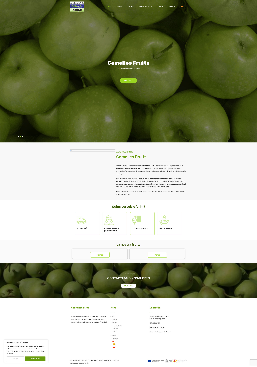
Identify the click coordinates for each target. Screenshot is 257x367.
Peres (115, 331)
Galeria (160, 6)
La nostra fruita (144, 6)
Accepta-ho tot (35, 358)
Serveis (130, 6)
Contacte (172, 6)
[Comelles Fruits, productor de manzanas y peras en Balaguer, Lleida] (77, 7)
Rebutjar (15, 358)
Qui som (119, 6)
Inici (109, 6)
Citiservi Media (84, 363)
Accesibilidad (114, 360)
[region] (26, 351)
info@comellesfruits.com (162, 332)
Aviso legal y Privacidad (101, 360)
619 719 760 (161, 327)
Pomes (115, 328)
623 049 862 (156, 323)
